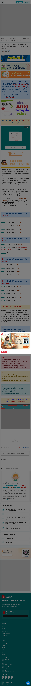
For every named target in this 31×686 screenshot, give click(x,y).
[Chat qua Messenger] (28, 683)
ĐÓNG (4, 352)
